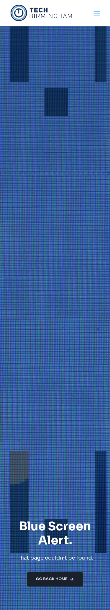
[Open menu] (96, 13)
